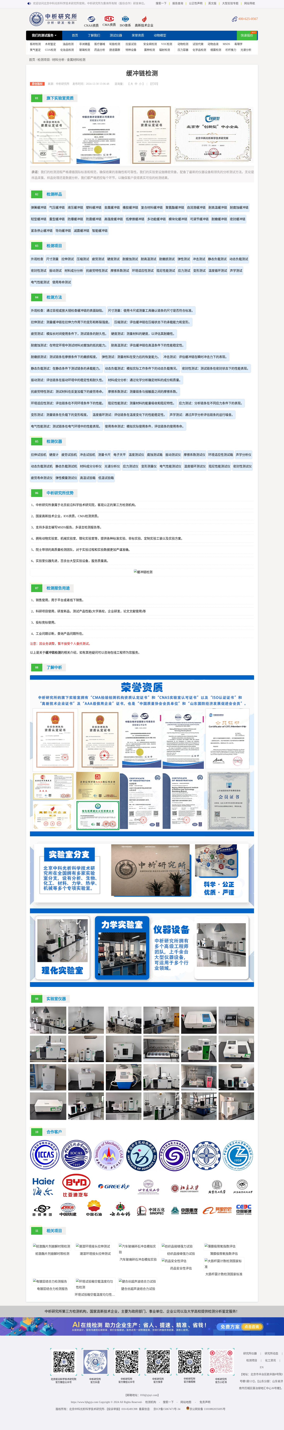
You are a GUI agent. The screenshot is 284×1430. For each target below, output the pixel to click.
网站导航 (249, 3)
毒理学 (238, 44)
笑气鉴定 (35, 49)
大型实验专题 (230, 3)
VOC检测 (166, 44)
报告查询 (177, 3)
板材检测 (35, 44)
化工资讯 (270, 1360)
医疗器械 (99, 44)
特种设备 (131, 49)
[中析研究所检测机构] (53, 25)
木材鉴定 (50, 44)
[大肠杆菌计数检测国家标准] (223, 1266)
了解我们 (94, 35)
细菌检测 (215, 49)
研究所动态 (271, 1353)
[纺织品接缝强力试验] (177, 1246)
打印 (154, 83)
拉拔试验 (131, 44)
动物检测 (183, 44)
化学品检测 (199, 49)
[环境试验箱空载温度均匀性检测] (95, 1287)
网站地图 (185, 1402)
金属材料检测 (76, 59)
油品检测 (68, 44)
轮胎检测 (114, 44)
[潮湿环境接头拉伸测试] (93, 1246)
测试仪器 (116, 35)
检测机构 (150, 1402)
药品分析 (99, 49)
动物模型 (160, 35)
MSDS (226, 44)
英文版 (212, 3)
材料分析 (58, 59)
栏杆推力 (230, 49)
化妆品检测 (67, 49)
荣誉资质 (138, 35)
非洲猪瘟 (84, 44)
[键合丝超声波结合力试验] (137, 1281)
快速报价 (247, 35)
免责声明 (205, 1402)
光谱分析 (246, 49)
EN (262, 1367)
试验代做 (198, 44)
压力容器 (183, 49)
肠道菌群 (114, 49)
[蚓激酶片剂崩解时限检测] (51, 1246)
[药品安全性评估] (174, 1261)
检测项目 (43, 59)
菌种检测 (149, 49)
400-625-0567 (248, 19)
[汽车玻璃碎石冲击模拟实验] (138, 1252)
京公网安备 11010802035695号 (207, 1409)
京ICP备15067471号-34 (166, 1409)
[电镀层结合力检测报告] (50, 1281)
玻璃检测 (84, 49)
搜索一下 (161, 3)
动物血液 (213, 44)
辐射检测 (164, 49)
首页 (75, 35)
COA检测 (50, 49)
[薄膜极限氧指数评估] (220, 1246)
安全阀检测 (150, 44)
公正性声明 (195, 3)
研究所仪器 (250, 1353)
